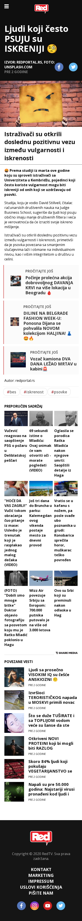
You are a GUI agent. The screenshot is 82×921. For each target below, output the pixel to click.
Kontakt (41, 869)
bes (11, 391)
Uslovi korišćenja (41, 887)
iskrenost (34, 391)
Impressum (41, 881)
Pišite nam (41, 893)
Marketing (41, 875)
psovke (59, 391)
